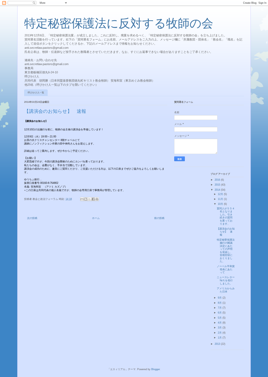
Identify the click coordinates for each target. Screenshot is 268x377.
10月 (221, 203)
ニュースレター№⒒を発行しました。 (226, 280)
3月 (220, 327)
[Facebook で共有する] (93, 199)
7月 (220, 307)
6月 (220, 312)
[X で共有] (89, 199)
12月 (221, 194)
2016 (218, 179)
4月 (220, 322)
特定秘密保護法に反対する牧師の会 (118, 23)
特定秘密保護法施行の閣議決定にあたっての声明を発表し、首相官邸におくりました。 (226, 250)
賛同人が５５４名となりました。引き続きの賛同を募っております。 (226, 216)
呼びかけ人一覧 (36, 92)
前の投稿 (159, 218)
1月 (220, 337)
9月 (220, 297)
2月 (220, 332)
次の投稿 (32, 218)
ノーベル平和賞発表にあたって (226, 269)
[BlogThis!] (86, 199)
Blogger (155, 369)
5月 (220, 317)
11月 (221, 199)
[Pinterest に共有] (97, 199)
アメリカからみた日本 (226, 290)
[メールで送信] (82, 199)
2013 (218, 343)
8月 (220, 302)
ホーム (96, 218)
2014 (218, 189)
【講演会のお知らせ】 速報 (226, 231)
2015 (218, 184)
